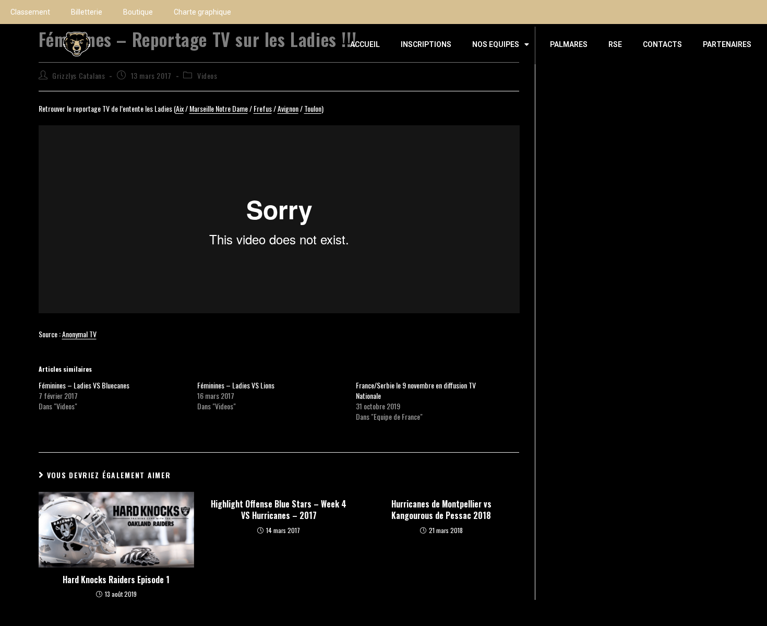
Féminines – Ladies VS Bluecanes (84, 385)
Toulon (312, 108)
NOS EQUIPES (495, 44)
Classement (30, 12)
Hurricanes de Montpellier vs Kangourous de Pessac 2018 (441, 510)
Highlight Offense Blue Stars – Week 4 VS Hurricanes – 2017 (278, 510)
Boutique (138, 12)
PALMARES (569, 44)
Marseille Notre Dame (218, 108)
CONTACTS (662, 44)
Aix (180, 108)
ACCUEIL (365, 44)
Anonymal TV (79, 333)
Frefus (263, 108)
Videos (207, 75)
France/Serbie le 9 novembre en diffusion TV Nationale (416, 390)
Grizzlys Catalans (78, 75)
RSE (615, 44)
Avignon (288, 108)
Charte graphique (202, 12)
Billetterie (86, 12)
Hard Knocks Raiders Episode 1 (116, 579)
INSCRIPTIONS (426, 44)
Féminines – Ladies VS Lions (235, 385)
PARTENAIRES (727, 44)
